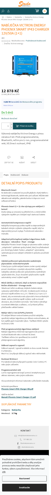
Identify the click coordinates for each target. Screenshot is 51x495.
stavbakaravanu (28, 447)
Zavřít (6, 152)
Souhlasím (24, 487)
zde (4, 471)
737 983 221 (27, 439)
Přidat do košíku (26, 126)
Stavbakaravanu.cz (27, 443)
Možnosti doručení (9, 118)
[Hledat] (3, 11)
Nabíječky (16, 410)
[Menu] (44, 11)
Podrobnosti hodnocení (36, 41)
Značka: (13, 43)
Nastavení (24, 478)
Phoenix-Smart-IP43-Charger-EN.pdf (17, 389)
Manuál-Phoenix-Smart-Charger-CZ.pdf (18, 397)
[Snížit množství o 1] (11, 127)
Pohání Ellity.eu (8, 105)
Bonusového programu (32, 102)
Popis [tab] (6, 175)
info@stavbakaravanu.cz (27, 435)
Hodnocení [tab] (15, 175)
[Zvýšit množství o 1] (11, 124)
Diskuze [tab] (25, 175)
